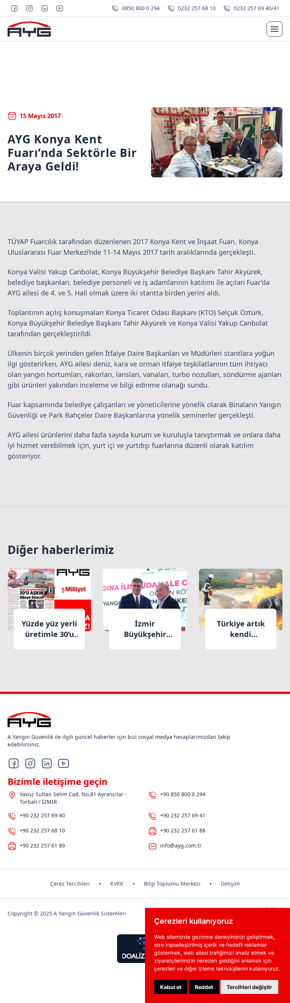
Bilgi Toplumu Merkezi (172, 883)
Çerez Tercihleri (70, 883)
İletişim (230, 883)
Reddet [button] (204, 987)
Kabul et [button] (170, 987)
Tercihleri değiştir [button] (249, 987)
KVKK (116, 883)
